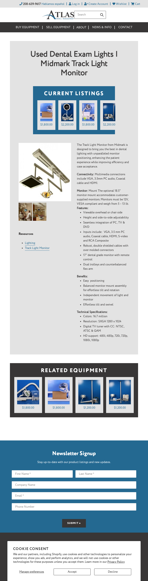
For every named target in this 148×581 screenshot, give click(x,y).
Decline (113, 572)
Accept (72, 572)
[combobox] (90, 15)
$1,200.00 (89, 408)
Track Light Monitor (37, 248)
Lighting (30, 243)
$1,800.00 (46, 125)
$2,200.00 (67, 125)
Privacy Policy (116, 562)
